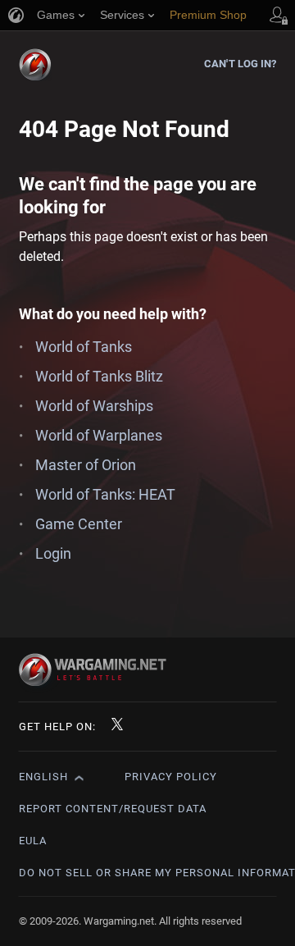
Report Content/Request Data (112, 808)
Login (53, 553)
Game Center (78, 523)
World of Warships (94, 405)
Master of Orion (85, 464)
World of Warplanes (98, 435)
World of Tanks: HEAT (105, 494)
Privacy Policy (171, 776)
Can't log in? (240, 63)
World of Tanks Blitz (99, 376)
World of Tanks (83, 346)
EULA (33, 840)
